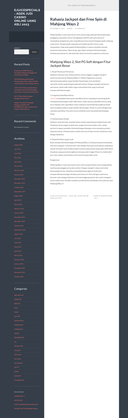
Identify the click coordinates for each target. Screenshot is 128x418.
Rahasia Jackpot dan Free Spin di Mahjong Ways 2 (78, 21)
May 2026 (17, 158)
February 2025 (19, 209)
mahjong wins (18, 329)
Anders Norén (106, 196)
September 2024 (19, 230)
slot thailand (18, 363)
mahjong (53, 98)
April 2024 (17, 251)
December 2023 (19, 268)
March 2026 (18, 166)
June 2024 (17, 242)
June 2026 (17, 153)
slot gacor (17, 350)
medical (16, 333)
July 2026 (17, 149)
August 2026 (18, 145)
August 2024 (18, 234)
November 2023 (19, 272)
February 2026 (19, 170)
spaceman (17, 376)
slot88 (16, 371)
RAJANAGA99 (19, 337)
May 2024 (17, 247)
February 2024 (19, 259)
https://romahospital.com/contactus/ (26, 404)
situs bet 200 (18, 346)
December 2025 (19, 179)
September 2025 (19, 191)
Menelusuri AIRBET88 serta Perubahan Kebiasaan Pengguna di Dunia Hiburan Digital (25, 73)
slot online (17, 359)
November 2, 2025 (57, 28)
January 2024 (18, 264)
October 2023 (19, 277)
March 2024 (18, 255)
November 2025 (19, 183)
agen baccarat (19, 295)
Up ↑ (96, 198)
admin (69, 28)
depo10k (17, 303)
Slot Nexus (17, 354)
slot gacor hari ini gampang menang (25, 408)
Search (17, 48)
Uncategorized (19, 380)
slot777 (16, 367)
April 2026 (17, 162)
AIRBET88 (17, 299)
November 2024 (19, 221)
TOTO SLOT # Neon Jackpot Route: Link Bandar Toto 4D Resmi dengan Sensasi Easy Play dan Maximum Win (26, 90)
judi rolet (17, 316)
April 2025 (17, 200)
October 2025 (19, 187)
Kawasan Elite (19, 320)
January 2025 (18, 213)
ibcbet (16, 312)
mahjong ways (19, 325)
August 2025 (18, 196)
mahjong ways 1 (19, 396)
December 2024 (19, 217)
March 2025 (18, 204)
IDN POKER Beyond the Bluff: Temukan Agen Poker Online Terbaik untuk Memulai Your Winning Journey (26, 81)
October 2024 (19, 226)
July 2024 (17, 238)
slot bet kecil (18, 400)
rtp (15, 342)
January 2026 (18, 175)
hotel (16, 308)
